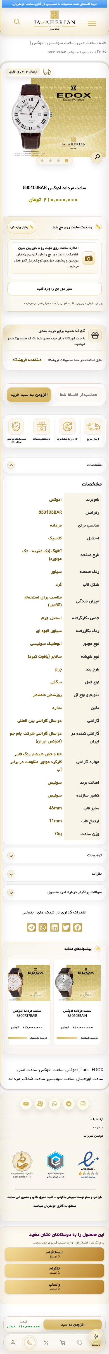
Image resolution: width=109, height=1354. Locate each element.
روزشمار (55, 695)
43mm (55, 808)
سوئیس (55, 782)
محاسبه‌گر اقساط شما (78, 394)
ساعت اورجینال (89, 1079)
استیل (56, 618)
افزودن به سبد (72, 1324)
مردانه (56, 525)
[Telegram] (69, 1104)
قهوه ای (42, 630)
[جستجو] (17, 21)
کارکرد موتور (51, 762)
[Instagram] (83, 1104)
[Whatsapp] (54, 1104)
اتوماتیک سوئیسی (46, 643)
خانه (102, 43)
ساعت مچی (86, 43)
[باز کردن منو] (92, 23)
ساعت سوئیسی (61, 43)
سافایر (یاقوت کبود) (45, 656)
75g (58, 834)
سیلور (56, 571)
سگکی (56, 682)
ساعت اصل (27, 1070)
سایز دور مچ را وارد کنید (54, 289)
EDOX (97, 1070)
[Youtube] (26, 1104)
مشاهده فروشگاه (27, 360)
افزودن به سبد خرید (29, 394)
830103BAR (50, 512)
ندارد (57, 707)
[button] (97, 157)
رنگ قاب (23, 754)
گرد (59, 584)
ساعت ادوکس (51, 1070)
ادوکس (55, 499)
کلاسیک (55, 538)
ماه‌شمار (39, 695)
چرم (44, 618)
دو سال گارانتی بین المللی (39, 720)
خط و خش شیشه (47, 754)
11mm (55, 821)
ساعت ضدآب (33, 1079)
